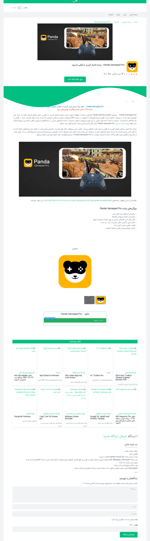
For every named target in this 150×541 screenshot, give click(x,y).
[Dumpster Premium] (24, 399)
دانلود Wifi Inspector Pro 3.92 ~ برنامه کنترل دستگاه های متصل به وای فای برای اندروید (125, 419)
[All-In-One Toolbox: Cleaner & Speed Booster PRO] (125, 358)
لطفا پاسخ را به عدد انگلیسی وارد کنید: (124, 519)
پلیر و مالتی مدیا (71, 414)
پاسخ (136, 472)
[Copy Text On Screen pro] (50, 399)
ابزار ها (116, 22)
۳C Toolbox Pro (96, 375)
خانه (136, 22)
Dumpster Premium (22, 416)
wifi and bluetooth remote (56, 200)
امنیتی (79, 373)
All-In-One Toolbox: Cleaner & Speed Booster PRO (124, 377)
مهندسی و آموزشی (101, 414)
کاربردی (120, 414)
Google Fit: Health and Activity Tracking (99, 417)
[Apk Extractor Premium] (50, 358)
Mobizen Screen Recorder (72, 417)
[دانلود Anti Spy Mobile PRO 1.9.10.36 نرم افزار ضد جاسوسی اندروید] (24, 358)
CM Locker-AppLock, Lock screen (73, 376)
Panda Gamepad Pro (102, 22)
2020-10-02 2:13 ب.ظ (131, 447)
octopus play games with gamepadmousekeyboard (90, 200)
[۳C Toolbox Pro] (100, 358)
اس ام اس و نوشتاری (49, 414)
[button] (75, 7)
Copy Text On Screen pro (49, 417)
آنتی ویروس (31, 373)
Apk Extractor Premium (49, 375)
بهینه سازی (128, 373)
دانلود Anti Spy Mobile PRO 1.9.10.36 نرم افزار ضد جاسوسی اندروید (23, 377)
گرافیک (74, 373)
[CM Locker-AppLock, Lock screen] (75, 358)
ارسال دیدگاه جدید (114, 436)
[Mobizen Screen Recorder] (75, 399)
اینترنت (125, 414)
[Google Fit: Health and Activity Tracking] (100, 399)
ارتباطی (79, 414)
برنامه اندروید (126, 22)
